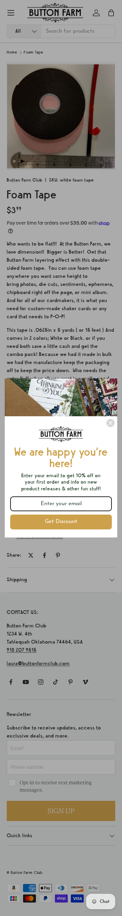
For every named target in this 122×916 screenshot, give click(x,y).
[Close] (110, 423)
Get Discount (61, 521)
